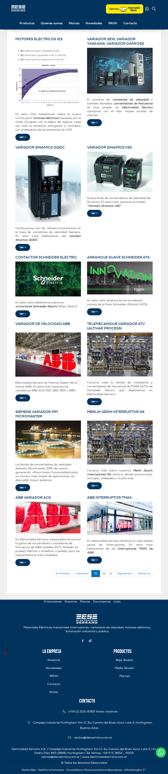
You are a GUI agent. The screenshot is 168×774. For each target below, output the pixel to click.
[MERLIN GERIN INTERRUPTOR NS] (120, 443)
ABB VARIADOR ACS (33, 497)
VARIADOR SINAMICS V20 (109, 147)
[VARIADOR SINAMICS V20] (120, 172)
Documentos (102, 601)
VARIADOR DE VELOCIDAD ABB (42, 323)
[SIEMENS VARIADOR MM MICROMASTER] (48, 439)
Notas (54, 692)
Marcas (74, 23)
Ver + (22, 137)
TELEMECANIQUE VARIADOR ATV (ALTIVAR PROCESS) (116, 325)
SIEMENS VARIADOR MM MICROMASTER (36, 413)
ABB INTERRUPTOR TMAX (109, 497)
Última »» (144, 573)
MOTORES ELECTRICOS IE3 (38, 39)
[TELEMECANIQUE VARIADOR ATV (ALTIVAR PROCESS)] (120, 355)
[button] (154, 9)
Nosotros (71, 601)
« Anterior (82, 573)
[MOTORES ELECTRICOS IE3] (48, 78)
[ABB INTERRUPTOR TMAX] (120, 518)
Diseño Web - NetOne (35, 770)
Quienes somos (52, 23)
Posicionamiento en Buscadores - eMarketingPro (113, 770)
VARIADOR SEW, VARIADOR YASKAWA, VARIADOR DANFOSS (115, 41)
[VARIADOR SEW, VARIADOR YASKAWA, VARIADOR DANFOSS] (120, 71)
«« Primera (63, 573)
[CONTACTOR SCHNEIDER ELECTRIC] (48, 279)
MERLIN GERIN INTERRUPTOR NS (115, 411)
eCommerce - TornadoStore (66, 770)
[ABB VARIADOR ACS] (48, 517)
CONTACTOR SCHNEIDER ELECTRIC (46, 257)
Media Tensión (124, 668)
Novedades (94, 23)
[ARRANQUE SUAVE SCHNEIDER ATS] (120, 278)
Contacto (130, 23)
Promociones (53, 601)
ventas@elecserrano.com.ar (93, 737)
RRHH (112, 23)
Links (117, 601)
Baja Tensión (124, 660)
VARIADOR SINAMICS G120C (40, 147)
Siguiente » (125, 573)
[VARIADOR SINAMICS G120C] (48, 187)
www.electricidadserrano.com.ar (104, 757)
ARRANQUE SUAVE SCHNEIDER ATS (118, 257)
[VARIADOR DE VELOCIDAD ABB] (48, 355)
